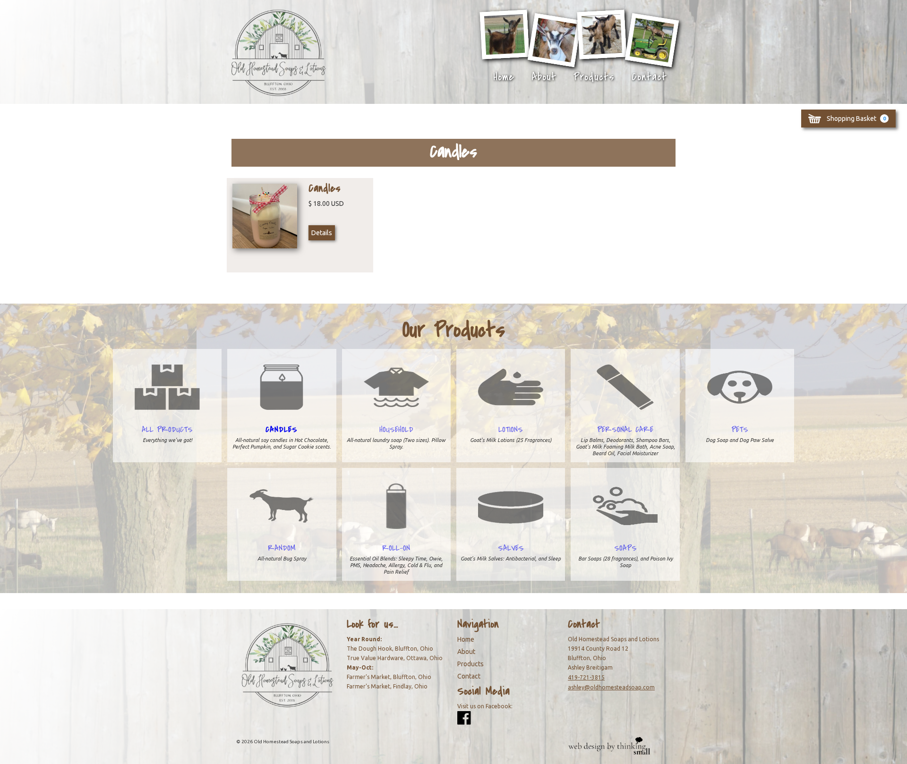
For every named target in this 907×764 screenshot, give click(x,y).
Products (594, 77)
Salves (511, 548)
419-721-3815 (586, 677)
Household (396, 429)
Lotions (510, 429)
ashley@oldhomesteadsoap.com (611, 687)
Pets (739, 429)
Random (282, 548)
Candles (281, 429)
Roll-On (396, 548)
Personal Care (625, 429)
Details (321, 233)
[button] (848, 118)
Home (503, 77)
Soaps (625, 548)
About (543, 77)
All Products (167, 429)
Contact (649, 77)
